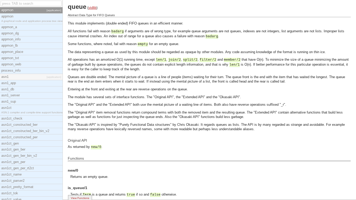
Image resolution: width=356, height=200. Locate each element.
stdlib (92, 8)
